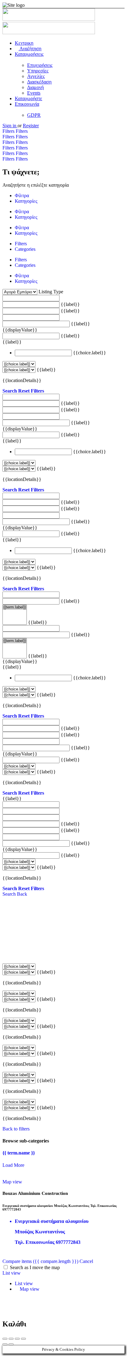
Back (22, 894)
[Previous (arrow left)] (4, 1344)
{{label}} (70, 304)
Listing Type (51, 291)
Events (33, 93)
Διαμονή (35, 87)
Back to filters (16, 1128)
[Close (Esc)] (4, 1339)
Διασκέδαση (39, 81)
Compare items (40, 1261)
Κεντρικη (24, 43)
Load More (13, 1165)
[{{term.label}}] (15, 607)
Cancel (86, 1261)
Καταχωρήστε (28, 98)
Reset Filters (31, 390)
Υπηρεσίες (37, 70)
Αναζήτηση (29, 48)
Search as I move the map (35, 1267)
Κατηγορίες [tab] (26, 201)
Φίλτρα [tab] (22, 195)
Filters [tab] (21, 243)
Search (9, 390)
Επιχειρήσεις (39, 65)
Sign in (10, 125)
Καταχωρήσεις (29, 54)
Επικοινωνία (27, 104)
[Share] (11, 1339)
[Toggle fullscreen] (17, 1339)
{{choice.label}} (89, 352)
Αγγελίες (36, 76)
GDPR (34, 115)
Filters (9, 131)
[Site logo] (48, 19)
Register (31, 125)
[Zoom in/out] (23, 1339)
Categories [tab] (25, 249)
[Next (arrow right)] (11, 1344)
